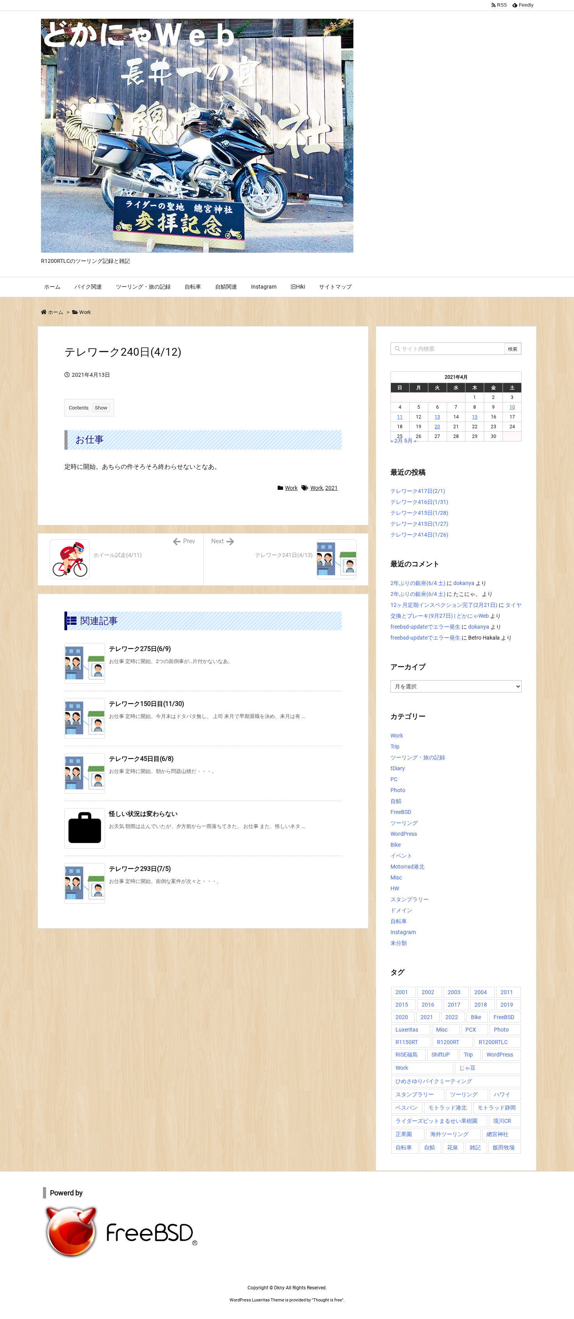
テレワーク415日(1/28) (419, 513)
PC (394, 779)
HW (394, 888)
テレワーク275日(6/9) (140, 648)
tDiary (397, 768)
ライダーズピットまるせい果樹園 (437, 1121)
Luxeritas (407, 1029)
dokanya (463, 583)
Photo (397, 790)
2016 (428, 1005)
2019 (507, 1005)
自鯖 (395, 801)
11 (400, 417)
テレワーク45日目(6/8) (141, 758)
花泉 (452, 1147)
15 (475, 417)
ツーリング (404, 823)
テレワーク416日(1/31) (419, 502)
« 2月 (396, 441)
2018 (480, 1005)
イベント (401, 856)
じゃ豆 (467, 1068)
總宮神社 (497, 1134)
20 (437, 426)
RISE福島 (407, 1054)
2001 (402, 992)
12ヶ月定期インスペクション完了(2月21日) (443, 605)
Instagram (403, 932)
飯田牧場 (504, 1147)
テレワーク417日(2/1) (417, 491)
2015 (402, 1005)
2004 (480, 992)
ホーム (55, 312)
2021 (331, 488)
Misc (396, 877)
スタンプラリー (409, 899)
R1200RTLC (493, 1042)
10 (512, 407)
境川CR (502, 1121)
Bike (395, 845)
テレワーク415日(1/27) (419, 524)
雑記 (475, 1147)
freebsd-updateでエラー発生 (425, 627)
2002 (428, 992)
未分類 (398, 943)
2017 (454, 1005)
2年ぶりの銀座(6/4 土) (418, 583)
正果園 (404, 1134)
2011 (507, 992)
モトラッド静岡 (497, 1107)
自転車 (398, 921)
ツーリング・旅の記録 (417, 757)
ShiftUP (440, 1054)
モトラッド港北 (447, 1107)
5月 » (410, 441)
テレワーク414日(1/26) (419, 535)
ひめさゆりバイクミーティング (434, 1081)
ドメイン (401, 910)
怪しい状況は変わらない (143, 813)
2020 (402, 1017)
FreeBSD (400, 812)
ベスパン (406, 1107)
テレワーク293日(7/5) (140, 868)
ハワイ (502, 1094)
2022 (452, 1017)
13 (437, 417)
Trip (394, 746)
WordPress (403, 834)
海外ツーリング (449, 1134)
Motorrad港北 (407, 866)
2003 (454, 992)
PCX (470, 1029)
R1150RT (407, 1042)
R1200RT (448, 1042)
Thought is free (327, 1300)
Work (85, 312)
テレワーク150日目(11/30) (146, 703)
